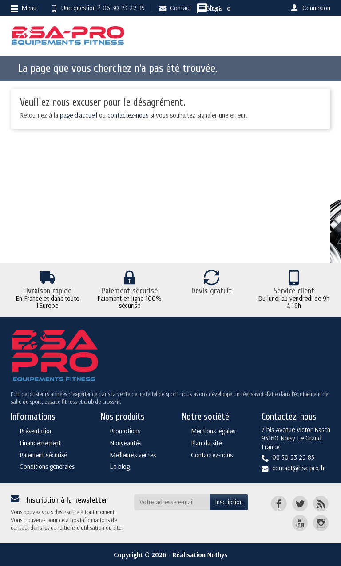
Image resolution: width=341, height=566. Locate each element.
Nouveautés (125, 443)
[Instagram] (321, 523)
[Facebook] (278, 503)
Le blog (120, 466)
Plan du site (206, 443)
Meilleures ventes (133, 455)
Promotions (125, 431)
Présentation (36, 431)
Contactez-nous (212, 455)
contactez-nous (127, 115)
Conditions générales (47, 466)
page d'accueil (78, 115)
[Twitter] (300, 503)
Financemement (40, 443)
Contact (180, 8)
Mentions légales (213, 431)
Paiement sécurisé (43, 455)
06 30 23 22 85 (124, 8)
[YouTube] (300, 523)
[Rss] (321, 503)
